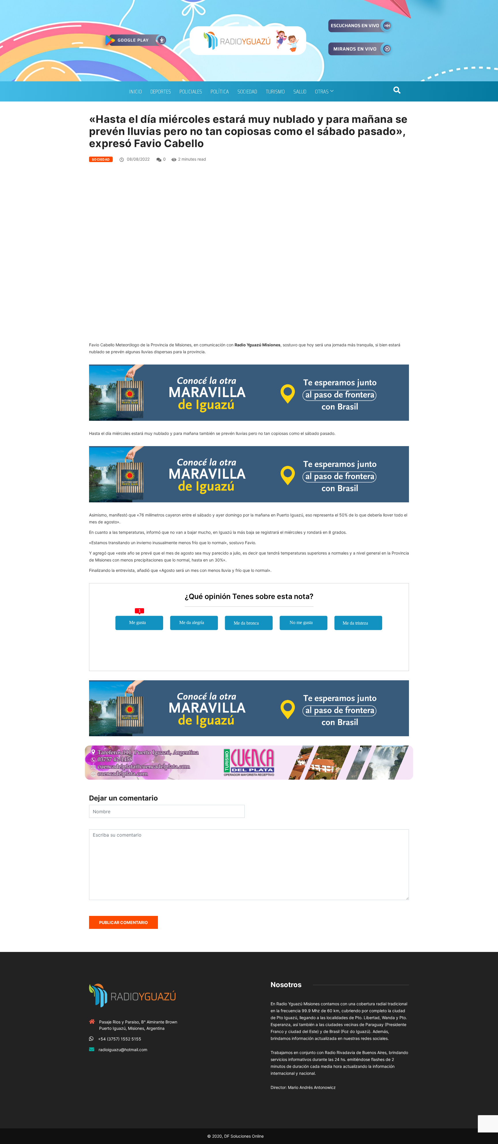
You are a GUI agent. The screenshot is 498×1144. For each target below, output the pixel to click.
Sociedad (247, 91)
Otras (322, 91)
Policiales (191, 91)
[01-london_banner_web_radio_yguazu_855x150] (249, 392)
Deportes (160, 91)
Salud (299, 91)
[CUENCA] (249, 762)
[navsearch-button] (397, 91)
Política (220, 91)
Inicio (135, 91)
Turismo (275, 91)
